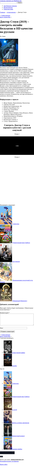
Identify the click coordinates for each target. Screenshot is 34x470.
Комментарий (5, 313)
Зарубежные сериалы (10, 6)
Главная (2, 12)
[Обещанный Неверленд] (6, 301)
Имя (1, 328)
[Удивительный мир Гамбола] (6, 242)
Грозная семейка (17, 449)
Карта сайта (3, 464)
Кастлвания (16, 261)
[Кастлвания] (6, 261)
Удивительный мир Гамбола (21, 242)
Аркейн (14, 366)
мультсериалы (11, 12)
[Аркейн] (8, 366)
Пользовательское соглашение (9, 461)
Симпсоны (15, 224)
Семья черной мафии (18, 352)
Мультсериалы (8, 7)
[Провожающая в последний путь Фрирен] (6, 280)
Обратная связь (8, 9)
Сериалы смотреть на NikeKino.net (10, 1)
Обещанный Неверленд (19, 301)
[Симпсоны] (6, 224)
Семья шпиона (5, 15)
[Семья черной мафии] (8, 352)
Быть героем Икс (5, 17)
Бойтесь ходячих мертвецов (20, 423)
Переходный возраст (18, 436)
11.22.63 (14, 409)
